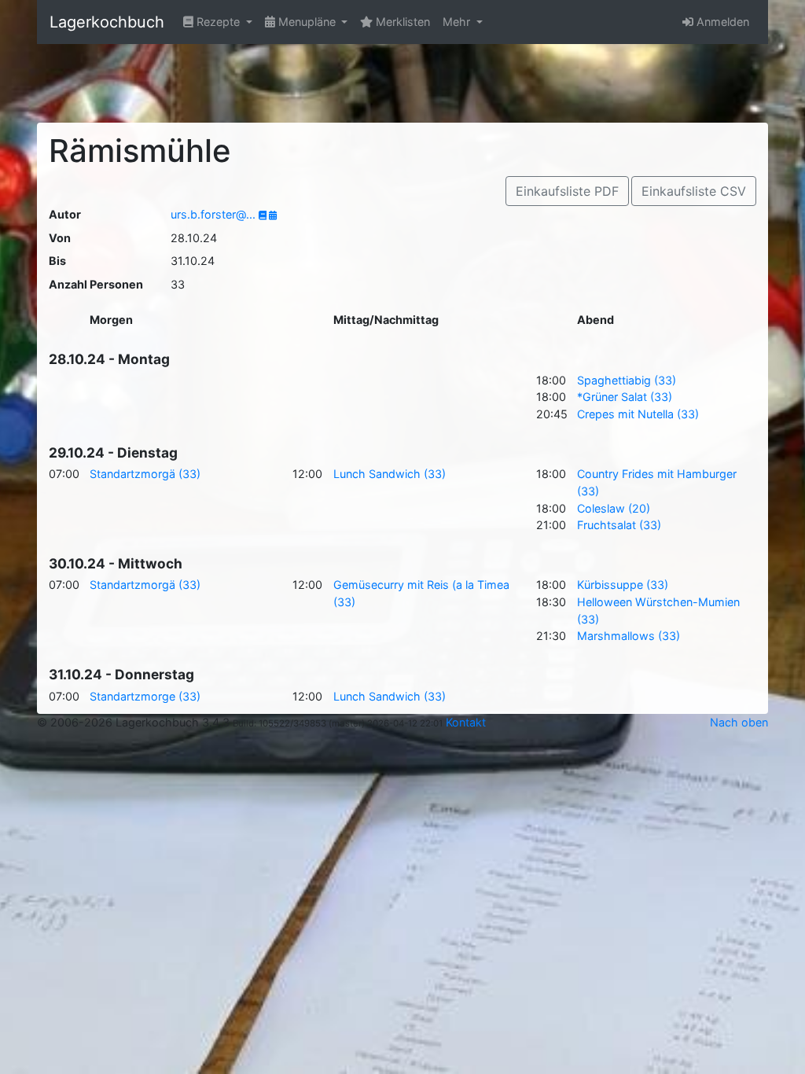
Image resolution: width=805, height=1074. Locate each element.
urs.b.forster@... (215, 214)
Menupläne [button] (307, 21)
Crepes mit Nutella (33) (638, 414)
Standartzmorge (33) (145, 696)
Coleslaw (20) (613, 508)
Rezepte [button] (218, 21)
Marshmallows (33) (628, 635)
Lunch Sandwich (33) (389, 473)
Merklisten (401, 21)
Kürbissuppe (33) (622, 584)
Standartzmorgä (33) (145, 473)
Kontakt (466, 722)
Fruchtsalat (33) (619, 524)
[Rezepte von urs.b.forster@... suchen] (264, 215)
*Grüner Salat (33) (624, 396)
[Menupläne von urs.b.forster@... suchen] (273, 215)
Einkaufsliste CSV (693, 191)
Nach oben (739, 722)
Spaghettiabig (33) (626, 380)
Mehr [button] (458, 21)
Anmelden (721, 21)
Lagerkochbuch (107, 22)
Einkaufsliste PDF (567, 191)
